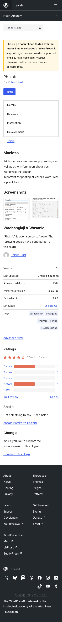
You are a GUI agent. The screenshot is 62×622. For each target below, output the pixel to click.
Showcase (39, 475)
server (53, 320)
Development (15, 132)
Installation (14, 123)
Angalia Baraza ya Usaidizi (20, 423)
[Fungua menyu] (56, 5)
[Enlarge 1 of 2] (25, 202)
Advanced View (13, 338)
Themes (38, 481)
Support (8, 511)
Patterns (38, 494)
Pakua (9, 91)
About (7, 475)
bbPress (10, 547)
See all (54, 397)
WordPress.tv (13, 523)
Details (11, 105)
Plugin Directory (12, 15)
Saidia (10, 141)
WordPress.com (15, 535)
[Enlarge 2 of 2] (54, 202)
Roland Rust (15, 82)
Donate (39, 517)
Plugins (37, 488)
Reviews (12, 114)
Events (37, 511)
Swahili (16, 569)
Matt (8, 541)
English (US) (52, 305)
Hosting (8, 488)
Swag (38, 523)
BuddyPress (12, 553)
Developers (10, 517)
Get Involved (41, 505)
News (7, 481)
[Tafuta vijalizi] (40, 27)
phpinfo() (43, 320)
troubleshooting (49, 328)
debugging (51, 313)
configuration (36, 313)
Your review (10, 397)
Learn (7, 505)
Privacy (8, 494)
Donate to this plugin (16, 454)
